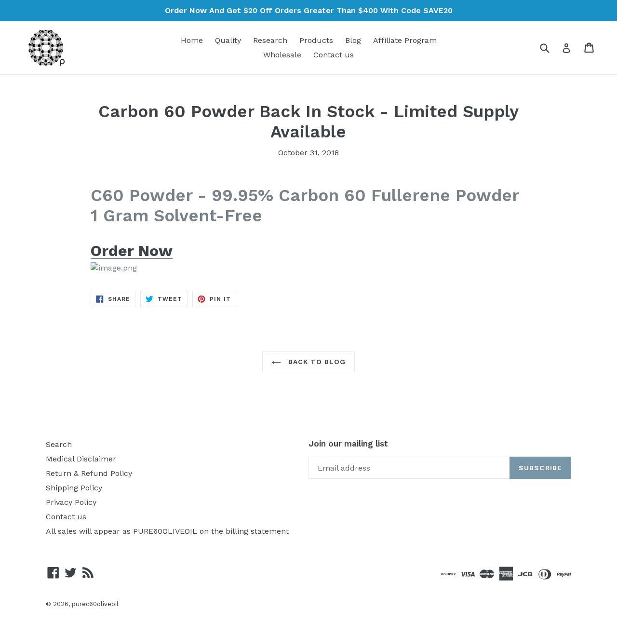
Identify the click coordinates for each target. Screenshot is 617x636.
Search (59, 444)
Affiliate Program (405, 40)
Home (192, 40)
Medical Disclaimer (81, 458)
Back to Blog (316, 361)
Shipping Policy (74, 487)
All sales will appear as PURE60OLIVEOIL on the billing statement (167, 531)
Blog (353, 40)
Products (316, 40)
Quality (228, 40)
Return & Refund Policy (89, 473)
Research (270, 40)
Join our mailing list (348, 443)
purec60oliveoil (95, 604)
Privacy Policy (71, 502)
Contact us (333, 54)
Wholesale (282, 54)
